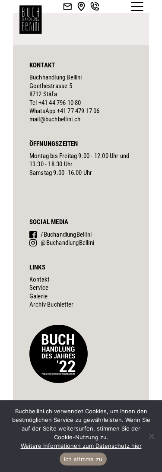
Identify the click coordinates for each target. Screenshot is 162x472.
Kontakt (39, 279)
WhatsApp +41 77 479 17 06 (64, 111)
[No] (151, 436)
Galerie (38, 296)
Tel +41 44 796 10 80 (55, 103)
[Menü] (137, 6)
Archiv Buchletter (51, 304)
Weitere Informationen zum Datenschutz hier (81, 445)
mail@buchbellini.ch (55, 119)
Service (38, 287)
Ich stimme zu (83, 459)
